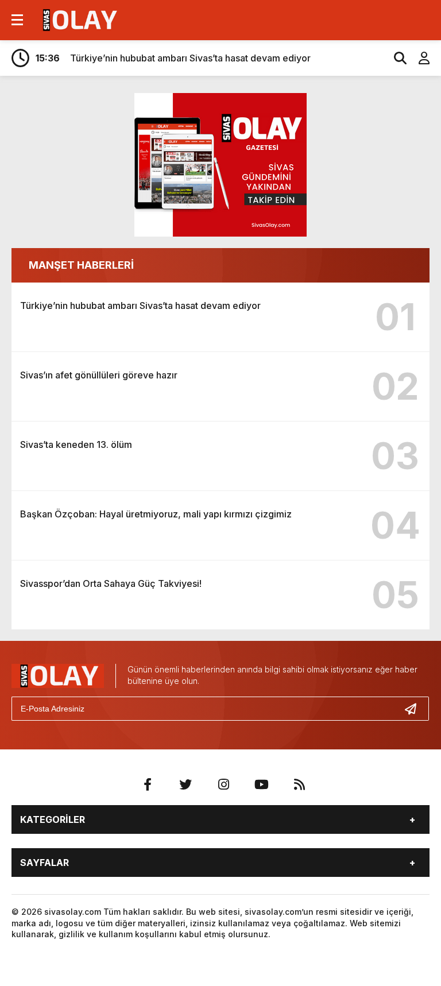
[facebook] (148, 784)
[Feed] (299, 784)
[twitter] (185, 784)
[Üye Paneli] (418, 58)
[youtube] (261, 784)
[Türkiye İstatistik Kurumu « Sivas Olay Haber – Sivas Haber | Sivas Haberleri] (78, 19)
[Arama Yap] (395, 58)
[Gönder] (415, 709)
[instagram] (223, 784)
